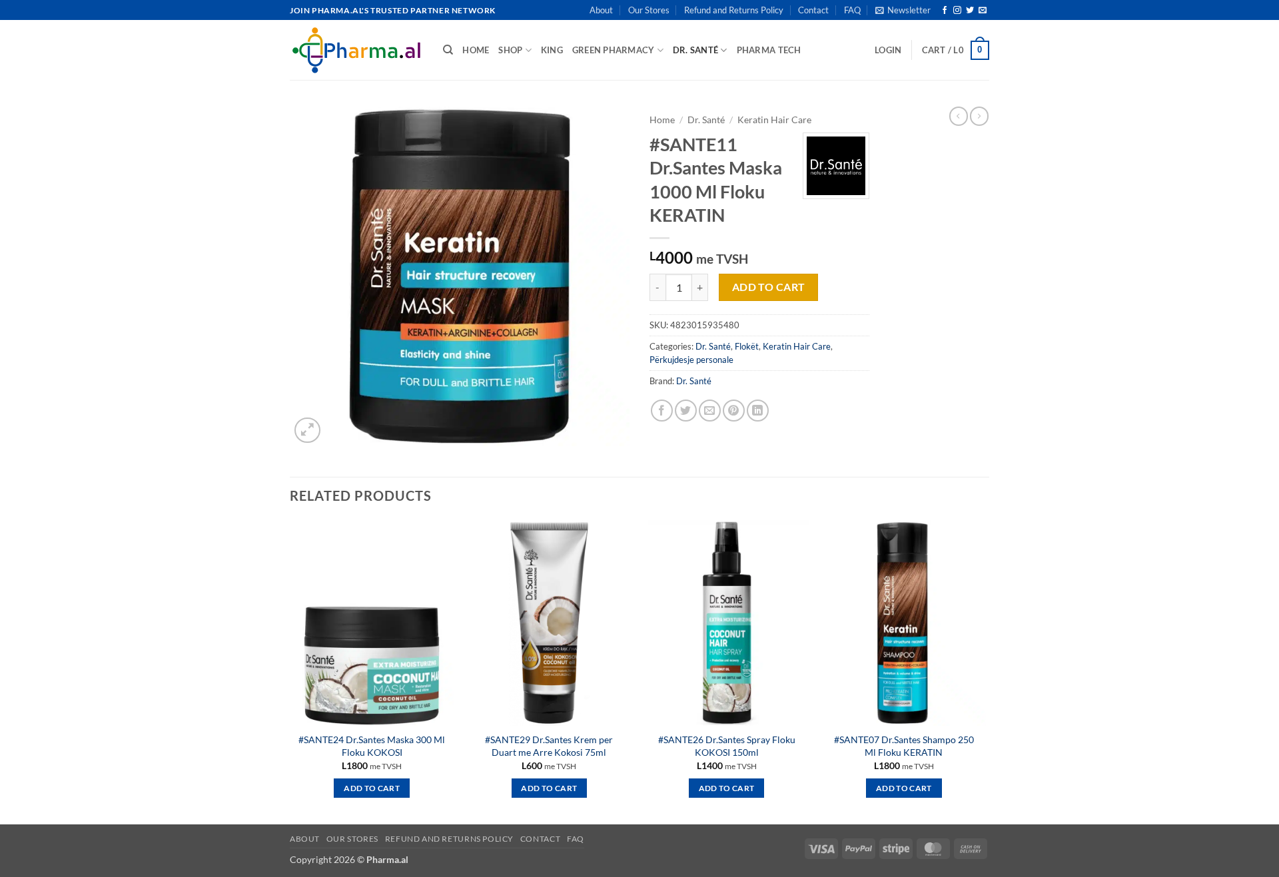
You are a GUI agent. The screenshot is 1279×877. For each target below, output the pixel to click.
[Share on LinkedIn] (758, 411)
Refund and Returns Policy (733, 10)
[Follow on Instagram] (957, 10)
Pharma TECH (769, 50)
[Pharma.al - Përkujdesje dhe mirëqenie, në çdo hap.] (356, 50)
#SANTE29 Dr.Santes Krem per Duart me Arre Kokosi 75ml (549, 746)
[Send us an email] (983, 10)
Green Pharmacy (613, 50)
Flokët (747, 346)
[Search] (448, 50)
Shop (510, 50)
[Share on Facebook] (662, 411)
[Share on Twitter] (686, 411)
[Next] (985, 671)
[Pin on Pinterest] (734, 411)
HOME (475, 50)
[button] (903, 10)
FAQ (852, 10)
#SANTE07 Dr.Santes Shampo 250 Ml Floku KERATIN (904, 746)
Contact (813, 10)
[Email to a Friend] (710, 411)
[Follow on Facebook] (945, 10)
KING (552, 50)
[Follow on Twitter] (970, 10)
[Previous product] (979, 116)
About (601, 10)
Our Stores (648, 10)
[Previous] (290, 671)
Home (662, 120)
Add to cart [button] (372, 788)
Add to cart (768, 287)
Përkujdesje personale (691, 359)
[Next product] (958, 116)
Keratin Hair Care (774, 120)
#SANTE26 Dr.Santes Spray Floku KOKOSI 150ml (726, 746)
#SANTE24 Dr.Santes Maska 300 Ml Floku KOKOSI (371, 746)
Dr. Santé (695, 50)
